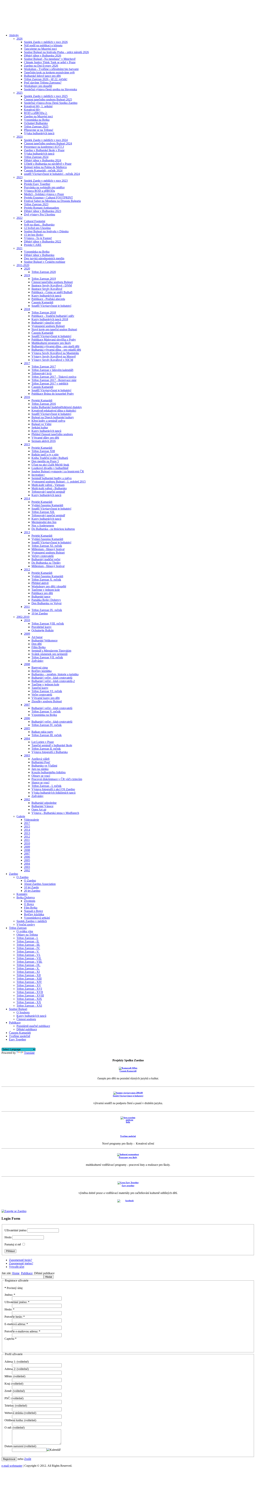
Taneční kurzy (39, 687)
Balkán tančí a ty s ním (44, 454)
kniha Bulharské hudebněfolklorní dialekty (56, 407)
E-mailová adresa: (16, 1324)
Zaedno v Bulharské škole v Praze (44, 150)
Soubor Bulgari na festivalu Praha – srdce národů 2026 (56, 52)
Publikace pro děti (42, 593)
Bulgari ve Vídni (41, 424)
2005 (27, 728)
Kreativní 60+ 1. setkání (38, 106)
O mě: (8, 1427)
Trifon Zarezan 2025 (36, 126)
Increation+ (38, 474)
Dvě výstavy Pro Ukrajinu (39, 214)
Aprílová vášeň (40, 758)
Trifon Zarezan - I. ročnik (46, 785)
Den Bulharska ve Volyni (46, 603)
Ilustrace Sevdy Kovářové (46, 288)
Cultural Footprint (34, 221)
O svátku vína (24, 931)
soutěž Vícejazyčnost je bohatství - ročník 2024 (52, 173)
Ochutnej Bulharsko (36, 123)
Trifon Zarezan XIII (43, 451)
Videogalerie (31, 819)
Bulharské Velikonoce (44, 640)
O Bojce (29, 904)
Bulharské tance (40, 596)
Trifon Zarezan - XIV (29, 982)
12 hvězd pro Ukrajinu (37, 228)
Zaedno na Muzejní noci (38, 116)
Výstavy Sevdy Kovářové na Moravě (53, 356)
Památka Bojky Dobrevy (46, 599)
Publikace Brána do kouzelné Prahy (52, 393)
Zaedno (13, 873)
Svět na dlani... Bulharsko (39, 224)
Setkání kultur (39, 427)
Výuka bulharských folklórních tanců (53, 792)
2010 (27, 620)
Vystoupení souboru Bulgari (48, 326)
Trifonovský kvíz (41, 373)
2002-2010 (22, 616)
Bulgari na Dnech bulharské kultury (52, 417)
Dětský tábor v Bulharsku (39, 255)
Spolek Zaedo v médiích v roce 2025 (46, 96)
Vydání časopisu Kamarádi (47, 505)
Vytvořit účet (16, 1266)
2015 (27, 444)
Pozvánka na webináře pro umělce (44, 187)
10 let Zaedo (31, 887)
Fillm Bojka (38, 647)
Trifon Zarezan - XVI (29, 988)
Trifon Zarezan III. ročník (46, 735)
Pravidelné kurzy (41, 627)
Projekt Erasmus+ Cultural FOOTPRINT (48, 197)
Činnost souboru (26, 1019)
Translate (29, 1052)
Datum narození (13, 1446)
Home (15, 1273)
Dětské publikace (26, 1029)
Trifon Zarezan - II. (27, 941)
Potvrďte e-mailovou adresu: (22, 1331)
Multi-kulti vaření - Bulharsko (49, 488)
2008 (27, 664)
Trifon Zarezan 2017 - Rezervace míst (53, 380)
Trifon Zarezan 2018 (43, 312)
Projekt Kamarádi (41, 400)
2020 (27, 268)
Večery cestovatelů (42, 556)
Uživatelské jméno (15, 1230)
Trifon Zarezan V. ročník (46, 711)
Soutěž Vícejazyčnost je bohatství (51, 305)
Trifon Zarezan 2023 (36, 204)
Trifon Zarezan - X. (28, 968)
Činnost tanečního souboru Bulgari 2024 (48, 143)
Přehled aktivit (40, 583)
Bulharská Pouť (40, 762)
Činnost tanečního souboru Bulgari (52, 282)
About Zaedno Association (40, 884)
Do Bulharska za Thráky (46, 562)
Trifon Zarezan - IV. (28, 948)
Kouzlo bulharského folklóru (48, 772)
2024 (19, 136)
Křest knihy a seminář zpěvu (48, 420)
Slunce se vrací (40, 782)
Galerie (20, 816)
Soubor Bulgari (18, 1009)
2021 (19, 248)
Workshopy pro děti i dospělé (48, 586)
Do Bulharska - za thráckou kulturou (53, 528)
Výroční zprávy (25, 924)
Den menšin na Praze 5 (45, 461)
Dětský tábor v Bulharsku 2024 (42, 160)
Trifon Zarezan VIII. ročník (47, 623)
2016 (27, 397)
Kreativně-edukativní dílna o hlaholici (53, 410)
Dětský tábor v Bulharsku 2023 (42, 211)
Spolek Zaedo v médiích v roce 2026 (46, 42)
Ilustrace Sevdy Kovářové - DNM (51, 285)
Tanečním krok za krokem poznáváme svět (49, 72)
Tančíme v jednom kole (45, 684)
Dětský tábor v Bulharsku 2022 (42, 241)
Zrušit (27, 1459)
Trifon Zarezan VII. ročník (47, 657)
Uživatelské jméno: (16, 1302)
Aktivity (14, 35)
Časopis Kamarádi (42, 302)
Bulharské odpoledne (44, 802)
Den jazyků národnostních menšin (44, 258)
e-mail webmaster (11, 1465)
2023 (19, 177)
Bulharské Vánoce (42, 806)
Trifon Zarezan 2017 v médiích (49, 383)
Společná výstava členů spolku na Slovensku (50, 89)
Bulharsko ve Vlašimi (44, 765)
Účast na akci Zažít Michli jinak (50, 464)
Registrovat (9, 1459)
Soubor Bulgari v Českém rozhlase (44, 261)
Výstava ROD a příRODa (39, 190)
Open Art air (38, 809)
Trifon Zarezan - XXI (29, 1005)
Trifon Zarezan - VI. (28, 955)
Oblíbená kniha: (13, 1420)
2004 (27, 738)
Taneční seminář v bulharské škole (51, 745)
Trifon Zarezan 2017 (43, 366)
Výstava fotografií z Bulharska (49, 752)
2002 (27, 799)
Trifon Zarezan (18, 927)
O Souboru (23, 1012)
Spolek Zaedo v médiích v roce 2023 (46, 180)
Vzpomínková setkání (37, 917)
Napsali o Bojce (33, 911)
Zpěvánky (37, 660)
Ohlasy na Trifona (27, 934)
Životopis (29, 900)
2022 (19, 217)
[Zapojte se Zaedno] (13, 1211)
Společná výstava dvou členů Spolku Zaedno (50, 102)
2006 (27, 718)
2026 (19, 38)
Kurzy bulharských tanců (46, 295)
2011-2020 (22, 265)
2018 (27, 309)
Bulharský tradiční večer (45, 559)
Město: (8, 1376)
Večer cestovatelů (41, 694)
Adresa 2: (10, 1369)
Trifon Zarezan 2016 (43, 403)
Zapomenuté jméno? (21, 1263)
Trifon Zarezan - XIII (29, 978)
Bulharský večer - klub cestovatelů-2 (53, 681)
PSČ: (7, 1398)
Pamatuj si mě (12, 1244)
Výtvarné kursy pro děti (45, 698)
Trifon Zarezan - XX (28, 1002)
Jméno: (9, 1294)
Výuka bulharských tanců (39, 133)
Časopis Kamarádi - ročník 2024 (43, 170)
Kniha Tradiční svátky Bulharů (49, 457)
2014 (27, 498)
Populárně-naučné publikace (33, 1026)
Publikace (15, 1022)
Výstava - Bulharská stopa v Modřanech (55, 813)
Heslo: (9, 1309)
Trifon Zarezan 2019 (43, 278)
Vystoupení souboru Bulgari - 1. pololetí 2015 (58, 481)
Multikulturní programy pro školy (51, 343)
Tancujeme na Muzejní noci (40, 48)
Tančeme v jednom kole (45, 589)
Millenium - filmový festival (47, 549)
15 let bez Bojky (33, 234)
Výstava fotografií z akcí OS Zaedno (53, 789)
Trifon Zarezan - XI (28, 971)
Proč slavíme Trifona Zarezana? (42, 82)
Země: (8, 1391)
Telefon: (9, 1405)
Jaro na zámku (40, 769)
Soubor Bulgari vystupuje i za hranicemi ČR (57, 471)
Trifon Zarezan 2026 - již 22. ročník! (45, 79)
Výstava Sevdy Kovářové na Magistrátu (55, 353)
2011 (27, 606)
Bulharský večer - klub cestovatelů (51, 677)
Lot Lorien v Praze (42, 741)
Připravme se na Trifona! (38, 129)
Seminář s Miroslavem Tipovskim (51, 650)
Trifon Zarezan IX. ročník (46, 610)
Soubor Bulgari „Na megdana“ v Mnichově (50, 58)
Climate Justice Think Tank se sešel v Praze (50, 62)
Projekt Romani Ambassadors (41, 207)
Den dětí (36, 643)
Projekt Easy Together (37, 184)
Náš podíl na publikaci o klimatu (43, 45)
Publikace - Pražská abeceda (48, 299)
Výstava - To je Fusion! (38, 238)
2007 (27, 704)
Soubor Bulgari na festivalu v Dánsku (46, 231)
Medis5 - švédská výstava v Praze (44, 194)
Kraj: (7, 1383)
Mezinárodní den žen (43, 522)
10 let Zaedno (39, 613)
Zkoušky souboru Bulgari (46, 701)
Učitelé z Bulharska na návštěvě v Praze (47, 163)
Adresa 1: (10, 1361)
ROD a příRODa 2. (35, 113)
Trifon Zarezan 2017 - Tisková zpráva (53, 376)
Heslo (7, 1237)
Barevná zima (39, 667)
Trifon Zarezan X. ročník (46, 579)
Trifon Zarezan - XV (28, 985)
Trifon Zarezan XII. (43, 512)
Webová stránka (13, 1412)
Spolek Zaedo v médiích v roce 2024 (46, 140)
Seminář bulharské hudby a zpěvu (51, 478)
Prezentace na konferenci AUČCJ (44, 146)
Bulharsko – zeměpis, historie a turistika (55, 674)
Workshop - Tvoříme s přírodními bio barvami (51, 69)
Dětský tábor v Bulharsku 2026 (42, 55)
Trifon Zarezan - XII (28, 975)
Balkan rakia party (42, 731)
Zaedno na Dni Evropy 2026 (41, 65)
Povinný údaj (13, 1288)
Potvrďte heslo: (14, 1316)
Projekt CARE (32, 244)
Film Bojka (30, 907)
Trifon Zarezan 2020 (43, 272)
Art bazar (37, 637)
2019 (27, 275)
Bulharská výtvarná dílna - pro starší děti (55, 346)
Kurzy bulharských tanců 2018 (49, 319)
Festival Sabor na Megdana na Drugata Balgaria (52, 200)
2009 (27, 633)
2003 (27, 755)
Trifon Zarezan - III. (28, 944)
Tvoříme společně (19, 1036)
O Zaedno (22, 877)
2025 (19, 92)
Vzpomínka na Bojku (36, 119)
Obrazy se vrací (40, 775)
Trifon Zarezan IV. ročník (46, 725)
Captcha (10, 1338)
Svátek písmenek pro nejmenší (49, 654)
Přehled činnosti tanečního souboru (52, 434)
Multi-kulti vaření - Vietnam (47, 485)
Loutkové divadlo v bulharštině (49, 468)
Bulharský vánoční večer (46, 322)
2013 (27, 532)
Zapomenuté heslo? (20, 1260)
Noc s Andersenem (42, 525)
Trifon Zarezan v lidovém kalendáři (52, 370)
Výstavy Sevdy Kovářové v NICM (52, 359)
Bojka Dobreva (25, 897)
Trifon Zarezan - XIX (29, 998)
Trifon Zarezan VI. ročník (46, 691)
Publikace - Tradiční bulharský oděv (52, 315)
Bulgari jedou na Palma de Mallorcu (45, 167)
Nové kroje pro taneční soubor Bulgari (54, 329)
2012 (27, 569)
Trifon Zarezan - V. (27, 951)
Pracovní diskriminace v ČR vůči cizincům (56, 779)
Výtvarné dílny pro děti (45, 437)
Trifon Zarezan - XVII (29, 992)
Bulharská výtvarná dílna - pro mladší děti (56, 349)
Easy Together (17, 1039)
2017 (27, 363)
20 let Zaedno (32, 890)
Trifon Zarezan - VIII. (29, 961)
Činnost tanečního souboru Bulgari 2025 (48, 99)
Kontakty (22, 894)
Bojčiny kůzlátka (41, 670)
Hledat (48, 1276)
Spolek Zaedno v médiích (31, 921)
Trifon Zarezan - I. (27, 938)
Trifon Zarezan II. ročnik (46, 748)
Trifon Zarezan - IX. (28, 965)
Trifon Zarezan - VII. (28, 958)
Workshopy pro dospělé (38, 86)
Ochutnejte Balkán (42, 630)
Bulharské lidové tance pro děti (42, 75)
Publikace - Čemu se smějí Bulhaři (51, 292)
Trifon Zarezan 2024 (36, 157)
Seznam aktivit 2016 (43, 441)
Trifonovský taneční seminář (48, 491)
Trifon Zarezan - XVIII (30, 995)
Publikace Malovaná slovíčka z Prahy (53, 339)
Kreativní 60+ (32, 109)
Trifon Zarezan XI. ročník (46, 545)
